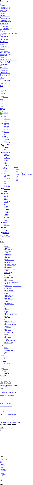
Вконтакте (3, 377)
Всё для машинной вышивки (9, 277)
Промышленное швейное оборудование (10, 264)
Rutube (3, 103)
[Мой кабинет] (0, 237)
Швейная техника (7, 247)
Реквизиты (1, 467)
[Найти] (1, 3)
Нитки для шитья (7, 320)
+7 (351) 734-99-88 (3, 90)
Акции (1, 461)
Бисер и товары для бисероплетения (10, 340)
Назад (5, 244)
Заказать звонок (6, 374)
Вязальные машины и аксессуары (9, 260)
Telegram (3, 102)
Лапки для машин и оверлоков (9, 289)
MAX (2, 104)
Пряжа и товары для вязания (9, 328)
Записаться (2, 388)
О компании (2, 464)
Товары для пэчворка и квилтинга (10, 312)
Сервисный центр (2, 465)
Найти (1, 480)
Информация (5, 346)
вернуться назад (2, 386)
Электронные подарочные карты (4, 468)
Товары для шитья (7, 317)
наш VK (7, 389)
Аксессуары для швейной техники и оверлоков (11, 282)
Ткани (6, 306)
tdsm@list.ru (2, 100)
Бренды (1, 462)
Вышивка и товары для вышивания (10, 335)
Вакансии (1, 466)
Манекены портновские (8, 274)
